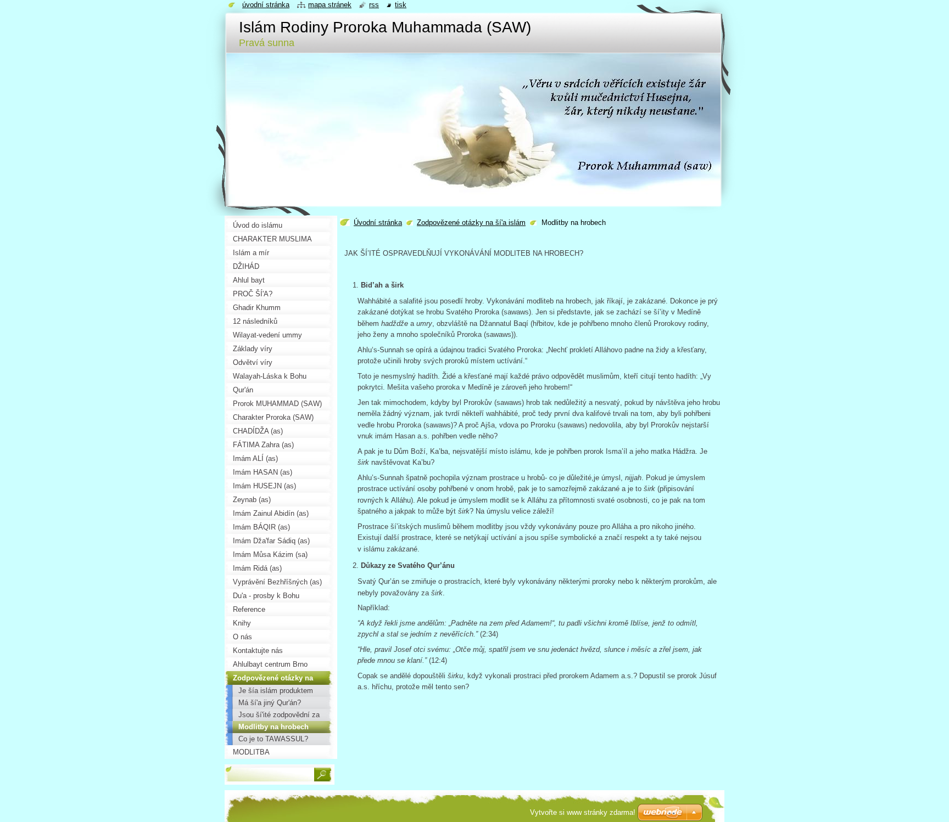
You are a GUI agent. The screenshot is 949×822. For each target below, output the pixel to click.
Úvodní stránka (378, 222)
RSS (374, 5)
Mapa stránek (329, 5)
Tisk (400, 5)
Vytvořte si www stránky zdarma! (582, 812)
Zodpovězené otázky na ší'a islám (471, 222)
